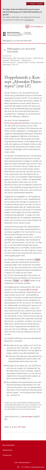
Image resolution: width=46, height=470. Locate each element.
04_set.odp (33, 289)
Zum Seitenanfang (21, 462)
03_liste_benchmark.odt (16, 123)
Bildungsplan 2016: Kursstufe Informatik (17, 41)
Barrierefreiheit (9, 445)
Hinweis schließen (36, 4)
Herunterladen (26, 416)
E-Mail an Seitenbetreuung (34, 467)
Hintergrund (26, 60)
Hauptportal (29, 20)
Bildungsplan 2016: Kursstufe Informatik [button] (21, 50)
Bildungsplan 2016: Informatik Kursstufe (17, 58)
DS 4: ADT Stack (20, 427)
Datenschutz (7, 450)
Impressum (7, 455)
